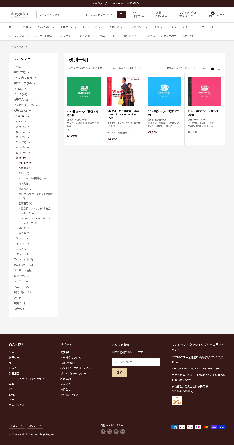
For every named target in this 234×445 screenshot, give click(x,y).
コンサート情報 (43, 36)
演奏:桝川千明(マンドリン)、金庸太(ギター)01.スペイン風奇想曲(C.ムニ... (123, 128)
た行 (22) (21, 142)
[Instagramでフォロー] (116, 431)
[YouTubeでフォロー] (122, 431)
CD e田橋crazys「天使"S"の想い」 (163, 113)
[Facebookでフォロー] (103, 431)
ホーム (13, 27)
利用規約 (65, 378)
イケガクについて (70, 357)
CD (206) (19, 116)
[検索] (121, 14)
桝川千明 (23, 46)
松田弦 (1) (24, 173)
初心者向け (44, 27)
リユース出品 (107, 36)
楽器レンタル (16, 36)
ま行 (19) (21, 157)
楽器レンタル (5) (24, 265)
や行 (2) (20, 238)
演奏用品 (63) (22, 99)
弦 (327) (19, 88)
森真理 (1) (24, 233)
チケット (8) (21, 254)
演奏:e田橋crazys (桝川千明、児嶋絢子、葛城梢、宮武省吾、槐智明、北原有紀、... (163, 123)
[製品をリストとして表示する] (218, 68)
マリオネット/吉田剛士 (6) (33, 178)
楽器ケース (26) (23, 83)
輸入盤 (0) (21, 248)
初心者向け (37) (23, 77)
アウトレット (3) (23, 259)
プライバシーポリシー (73, 373)
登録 (119, 372)
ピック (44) (20, 94)
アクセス (150, 36)
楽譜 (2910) (21, 110)
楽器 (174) (20, 72)
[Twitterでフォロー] (109, 431)
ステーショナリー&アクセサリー (28, 378)
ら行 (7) (20, 243)
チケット (187, 27)
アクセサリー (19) (24, 105)
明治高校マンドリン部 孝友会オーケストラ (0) (36, 211)
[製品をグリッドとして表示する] (212, 68)
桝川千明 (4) (25, 162)
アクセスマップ (69, 394)
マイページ (186, 16)
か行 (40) (21, 131)
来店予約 (187, 36)
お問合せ (65, 389)
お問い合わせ (168, 36)
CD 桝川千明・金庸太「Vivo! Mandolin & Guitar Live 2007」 (123, 114)
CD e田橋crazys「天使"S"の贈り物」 (83, 113)
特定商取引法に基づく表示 (75, 368)
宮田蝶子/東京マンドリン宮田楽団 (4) (36, 196)
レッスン (85, 36)
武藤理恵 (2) (25, 203)
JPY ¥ (32, 426)
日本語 (14, 426)
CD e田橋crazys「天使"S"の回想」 (203, 112)
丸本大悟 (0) (25, 183)
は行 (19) (21, 152)
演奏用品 (114, 27)
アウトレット (206, 27)
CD (171, 27)
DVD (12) (21, 121)
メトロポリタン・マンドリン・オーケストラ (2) (35, 220)
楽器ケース (66, 27)
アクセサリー (136, 27)
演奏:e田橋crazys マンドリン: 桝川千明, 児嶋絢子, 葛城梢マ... (83, 125)
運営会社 (65, 352)
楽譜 (156, 27)
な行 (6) (21, 147)
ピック (99, 27)
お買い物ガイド (130, 36)
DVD (12, 394)
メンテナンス (66, 36)
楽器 (25, 27)
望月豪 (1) (24, 228)
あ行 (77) (21, 126)
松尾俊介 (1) (25, 168)
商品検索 (65, 384)
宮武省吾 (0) (25, 188)
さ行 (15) (21, 137)
